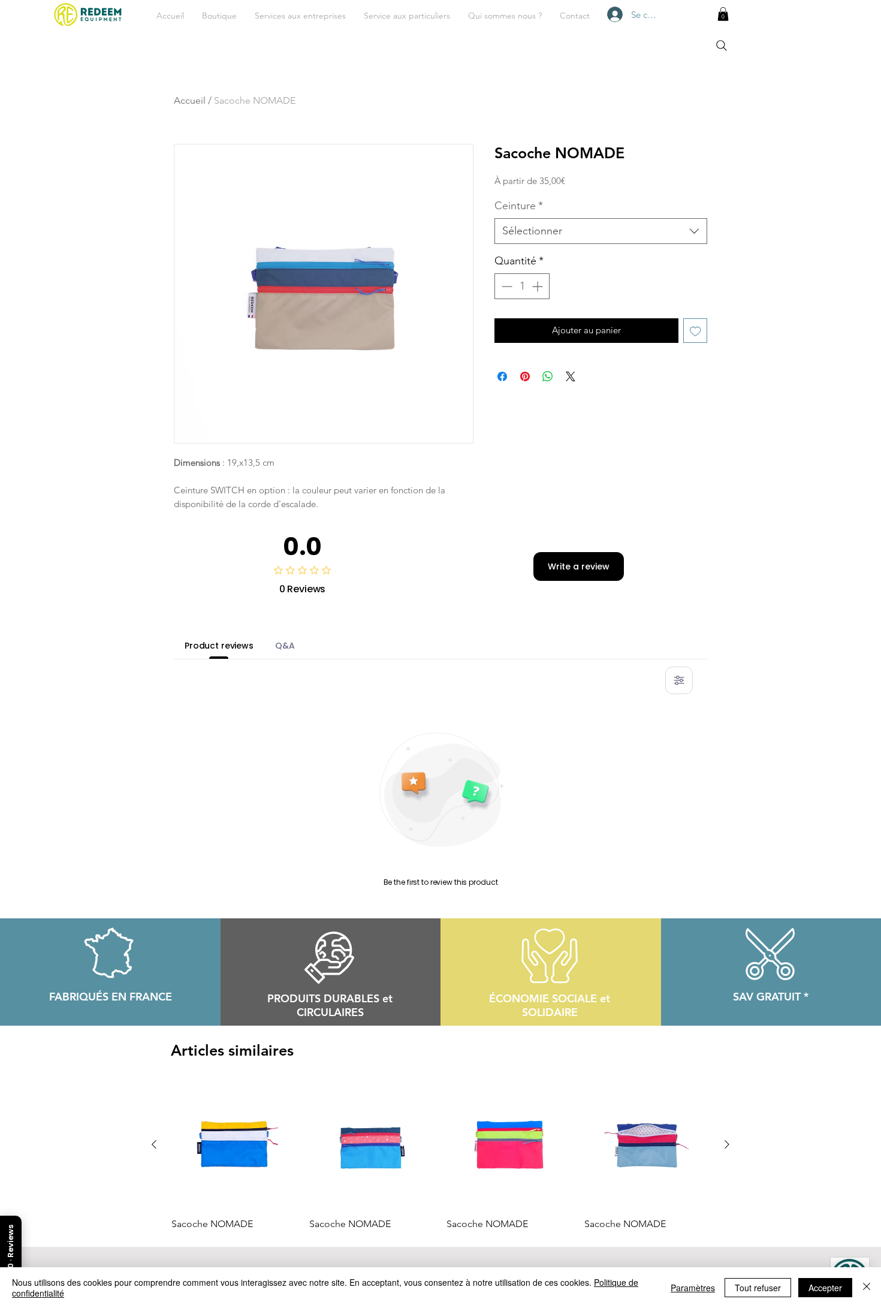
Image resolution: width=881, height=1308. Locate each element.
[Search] (721, 45)
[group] (440, 1156)
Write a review (579, 566)
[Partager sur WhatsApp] (548, 376)
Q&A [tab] (285, 646)
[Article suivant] (727, 1144)
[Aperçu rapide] (234, 1145)
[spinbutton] (522, 286)
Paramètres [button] (693, 1288)
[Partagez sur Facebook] (502, 376)
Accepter (825, 1288)
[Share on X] (570, 376)
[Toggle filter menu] (679, 680)
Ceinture (518, 205)
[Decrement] (505, 286)
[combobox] (600, 231)
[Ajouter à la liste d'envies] (695, 330)
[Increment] (538, 286)
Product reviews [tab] (219, 646)
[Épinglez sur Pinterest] (525, 376)
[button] (300, 15)
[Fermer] (866, 1287)
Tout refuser (758, 1288)
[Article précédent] (154, 1144)
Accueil (190, 100)
